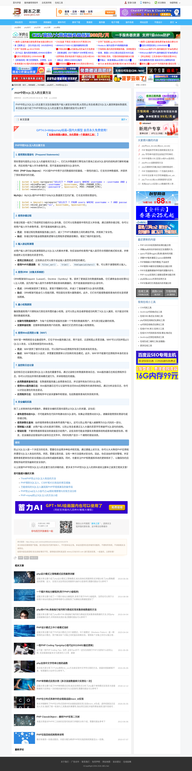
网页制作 (33, 22)
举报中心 (147, 3)
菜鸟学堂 (17, 3)
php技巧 (27, 28)
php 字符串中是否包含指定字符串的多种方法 (161, 154)
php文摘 (47, 28)
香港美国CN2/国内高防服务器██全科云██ (33, 64)
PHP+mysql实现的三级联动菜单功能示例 (157, 275)
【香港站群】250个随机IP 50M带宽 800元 (74, 53)
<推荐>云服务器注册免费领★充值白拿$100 (33, 42)
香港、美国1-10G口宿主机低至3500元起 (116, 53)
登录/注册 (132, 3)
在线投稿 (127, 762)
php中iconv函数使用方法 (152, 163)
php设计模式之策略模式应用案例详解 (55, 574)
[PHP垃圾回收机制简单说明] (24, 738)
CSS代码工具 (146, 308)
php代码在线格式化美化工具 (152, 320)
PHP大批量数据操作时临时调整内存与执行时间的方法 (163, 270)
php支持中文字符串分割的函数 (52, 663)
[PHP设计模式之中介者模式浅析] (24, 631)
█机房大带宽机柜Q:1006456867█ (155, 45)
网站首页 (19, 22)
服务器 (102, 22)
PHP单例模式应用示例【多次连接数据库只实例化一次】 (65, 681)
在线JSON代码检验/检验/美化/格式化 (156, 333)
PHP (20, 558)
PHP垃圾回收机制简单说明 (50, 734)
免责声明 (96, 762)
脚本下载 (76, 22)
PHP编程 (41, 85)
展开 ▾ (124, 119)
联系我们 (86, 762)
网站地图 (106, 762)
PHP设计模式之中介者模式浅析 (52, 627)
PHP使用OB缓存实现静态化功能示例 (156, 266)
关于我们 (65, 762)
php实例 (37, 28)
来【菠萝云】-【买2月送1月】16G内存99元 (33, 45)
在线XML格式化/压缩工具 (151, 316)
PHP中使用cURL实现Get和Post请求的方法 (160, 159)
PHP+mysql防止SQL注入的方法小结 (39, 495)
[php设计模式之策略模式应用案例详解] (24, 577)
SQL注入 (34, 558)
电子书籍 (115, 22)
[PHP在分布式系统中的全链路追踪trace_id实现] (24, 702)
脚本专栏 (62, 22)
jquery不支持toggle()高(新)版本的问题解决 (158, 254)
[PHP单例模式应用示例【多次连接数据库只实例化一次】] (24, 684)
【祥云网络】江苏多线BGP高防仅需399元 (158, 56)
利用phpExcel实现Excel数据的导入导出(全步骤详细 (164, 184)
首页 (24, 85)
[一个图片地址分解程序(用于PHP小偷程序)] (24, 595)
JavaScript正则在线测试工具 (152, 337)
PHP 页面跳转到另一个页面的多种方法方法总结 (162, 171)
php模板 (57, 28)
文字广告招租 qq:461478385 (110, 42)
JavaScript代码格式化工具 (151, 312)
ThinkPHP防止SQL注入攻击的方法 (38, 478)
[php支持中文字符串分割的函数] (24, 666)
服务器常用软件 (31, 3)
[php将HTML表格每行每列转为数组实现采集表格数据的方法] (24, 613)
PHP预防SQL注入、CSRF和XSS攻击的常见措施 (45, 483)
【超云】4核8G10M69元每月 (69, 60)
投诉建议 (117, 762)
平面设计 (158, 22)
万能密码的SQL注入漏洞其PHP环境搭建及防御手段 (47, 487)
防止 (26, 558)
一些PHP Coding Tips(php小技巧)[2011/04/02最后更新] (65, 645)
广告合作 (75, 762)
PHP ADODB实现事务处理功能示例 (155, 245)
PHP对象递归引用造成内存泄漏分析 (155, 283)
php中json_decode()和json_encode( (156, 146)
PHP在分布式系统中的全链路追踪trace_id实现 (60, 699)
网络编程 (47, 22)
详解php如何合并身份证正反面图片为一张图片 (160, 249)
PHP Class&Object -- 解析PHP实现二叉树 (58, 717)
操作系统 (130, 22)
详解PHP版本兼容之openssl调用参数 (155, 258)
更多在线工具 (146, 346)
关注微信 (162, 3)
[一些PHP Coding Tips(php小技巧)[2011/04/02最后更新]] (24, 649)
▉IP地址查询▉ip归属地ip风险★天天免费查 (75, 49)
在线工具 (59, 3)
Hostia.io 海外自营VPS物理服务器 (113, 45)
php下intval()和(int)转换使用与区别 (157, 180)
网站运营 (144, 22)
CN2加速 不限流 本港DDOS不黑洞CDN (73, 42)
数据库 (89, 22)
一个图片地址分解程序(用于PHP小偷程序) (58, 592)
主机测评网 (46, 3)
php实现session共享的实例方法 (153, 279)
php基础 (17, 28)
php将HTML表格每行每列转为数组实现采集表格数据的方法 (67, 609)
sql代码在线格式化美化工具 (152, 324)
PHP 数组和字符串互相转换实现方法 (157, 150)
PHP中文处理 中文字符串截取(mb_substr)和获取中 (163, 175)
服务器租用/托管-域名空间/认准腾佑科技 (157, 60)
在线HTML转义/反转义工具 (152, 329)
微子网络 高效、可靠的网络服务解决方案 (116, 56)
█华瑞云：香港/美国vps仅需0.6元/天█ (114, 60)
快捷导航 (174, 3)
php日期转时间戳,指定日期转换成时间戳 (159, 167)
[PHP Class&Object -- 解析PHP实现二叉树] (24, 720)
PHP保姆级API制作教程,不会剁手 (154, 262)
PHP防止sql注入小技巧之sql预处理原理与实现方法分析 (48, 491)
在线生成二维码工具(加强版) (152, 341)
